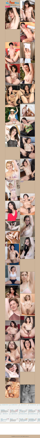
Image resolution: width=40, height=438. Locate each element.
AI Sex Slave (7, 6)
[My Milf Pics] (12, 3)
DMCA (24, 436)
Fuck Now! (17, 6)
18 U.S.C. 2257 (19, 436)
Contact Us (27, 436)
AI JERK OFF (12, 6)
